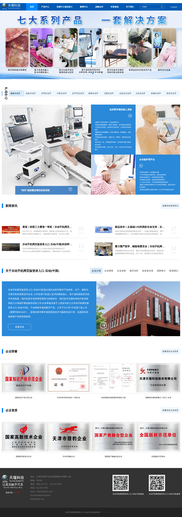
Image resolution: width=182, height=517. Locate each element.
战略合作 (99, 7)
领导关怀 (134, 271)
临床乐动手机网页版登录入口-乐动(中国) (31, 94)
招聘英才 (161, 271)
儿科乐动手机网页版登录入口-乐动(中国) (141, 94)
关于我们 (130, 7)
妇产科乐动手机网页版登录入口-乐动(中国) (78, 94)
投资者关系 (147, 271)
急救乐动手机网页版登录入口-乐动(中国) (15, 94)
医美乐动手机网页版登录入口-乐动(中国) (172, 94)
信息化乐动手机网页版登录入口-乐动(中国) (125, 94)
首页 (32, 7)
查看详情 (19, 327)
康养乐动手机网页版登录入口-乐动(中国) (93, 94)
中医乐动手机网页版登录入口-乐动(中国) (62, 94)
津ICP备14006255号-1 (109, 512)
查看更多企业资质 (170, 410)
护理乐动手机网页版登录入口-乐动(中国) (46, 94)
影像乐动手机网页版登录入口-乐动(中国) (156, 94)
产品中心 (45, 7)
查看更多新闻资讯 (170, 206)
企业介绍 (96, 271)
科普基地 (115, 7)
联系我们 (173, 271)
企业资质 (121, 271)
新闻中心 (84, 7)
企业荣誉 (108, 271)
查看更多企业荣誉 (170, 351)
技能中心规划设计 (65, 7)
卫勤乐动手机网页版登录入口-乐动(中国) (109, 94)
